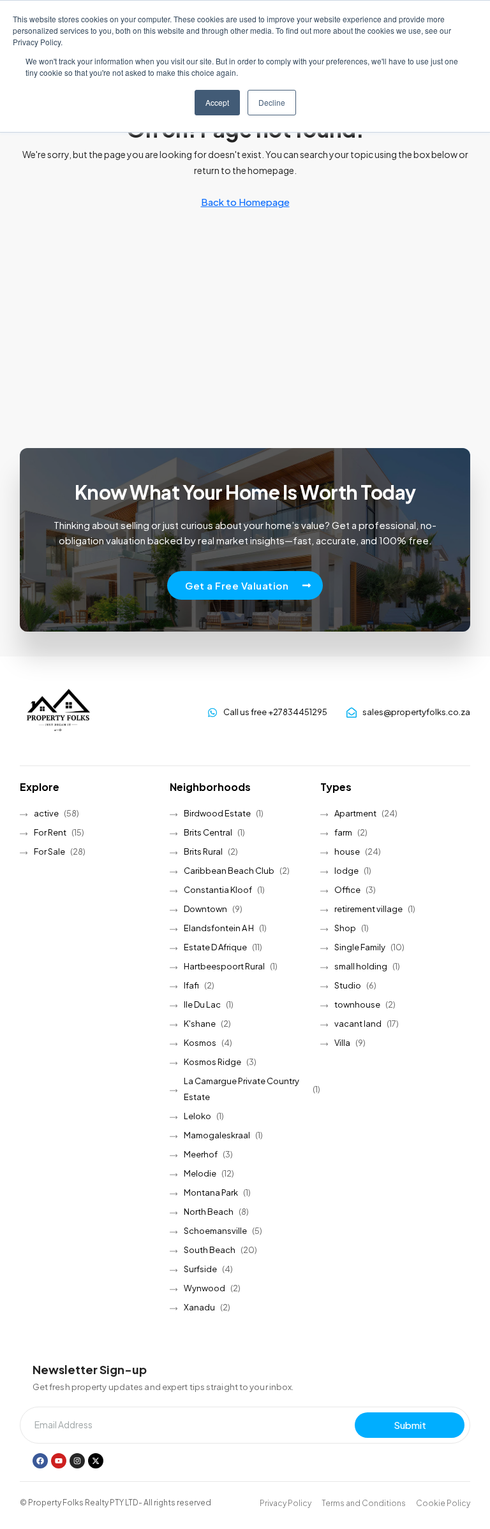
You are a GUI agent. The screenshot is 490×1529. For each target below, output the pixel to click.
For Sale (49, 851)
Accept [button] (217, 102)
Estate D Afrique (215, 947)
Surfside (200, 1269)
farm (343, 832)
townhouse (357, 1004)
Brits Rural (203, 851)
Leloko (197, 1116)
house (347, 851)
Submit (410, 1425)
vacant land (358, 1023)
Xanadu (199, 1307)
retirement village (368, 909)
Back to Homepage (245, 202)
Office (347, 890)
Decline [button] (271, 102)
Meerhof (201, 1154)
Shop (345, 928)
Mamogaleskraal (217, 1135)
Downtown (205, 909)
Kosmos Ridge (212, 1062)
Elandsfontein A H (219, 928)
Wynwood (204, 1288)
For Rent (50, 832)
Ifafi (191, 985)
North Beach (209, 1212)
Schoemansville (215, 1231)
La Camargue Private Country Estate (241, 1089)
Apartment (355, 813)
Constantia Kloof (218, 890)
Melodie (200, 1173)
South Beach (209, 1250)
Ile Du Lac (202, 1004)
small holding (360, 966)
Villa (342, 1043)
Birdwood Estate (217, 813)
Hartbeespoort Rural (224, 966)
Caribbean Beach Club (229, 871)
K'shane (200, 1023)
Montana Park (211, 1192)
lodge (346, 871)
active (46, 813)
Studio (347, 985)
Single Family (359, 947)
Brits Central (208, 832)
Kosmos (200, 1043)
